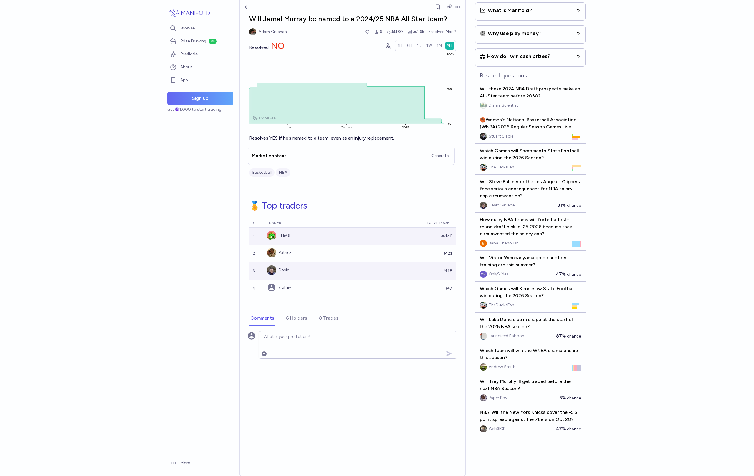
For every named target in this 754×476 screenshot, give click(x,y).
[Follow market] (438, 7)
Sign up (200, 98)
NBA (283, 172)
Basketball (262, 172)
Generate (440, 155)
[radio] (400, 46)
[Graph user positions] (388, 45)
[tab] (262, 318)
